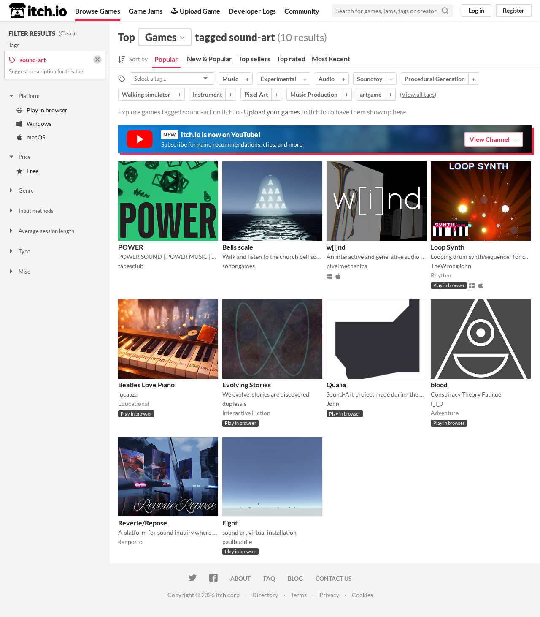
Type (24, 251)
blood (439, 385)
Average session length (46, 231)
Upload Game (200, 11)
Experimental (278, 78)
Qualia (336, 385)
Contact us (334, 578)
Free (32, 170)
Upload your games (272, 112)
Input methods (36, 210)
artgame (370, 94)
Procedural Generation (435, 78)
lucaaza (128, 394)
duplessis (234, 403)
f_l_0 (437, 403)
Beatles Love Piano (146, 385)
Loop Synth (447, 247)
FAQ (269, 578)
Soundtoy (369, 78)
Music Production (314, 94)
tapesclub (130, 265)
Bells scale (237, 247)
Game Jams (145, 11)
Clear (66, 33)
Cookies (362, 594)
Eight (230, 523)
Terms (299, 594)
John (333, 403)
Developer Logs (252, 11)
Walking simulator (146, 94)
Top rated (291, 58)
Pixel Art (256, 94)
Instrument (207, 94)
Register (513, 10)
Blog (295, 578)
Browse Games (97, 11)
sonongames (238, 265)
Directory (265, 594)
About (240, 578)
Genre (26, 190)
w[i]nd (336, 247)
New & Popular (209, 58)
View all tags (418, 94)
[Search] (445, 10)
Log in (476, 10)
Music (230, 78)
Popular (166, 59)
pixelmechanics (347, 265)
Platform (29, 95)
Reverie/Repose (142, 523)
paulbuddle (237, 541)
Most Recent (331, 58)
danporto (130, 541)
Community (301, 11)
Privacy (329, 594)
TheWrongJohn (451, 265)
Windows (39, 123)
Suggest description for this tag (46, 71)
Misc (24, 271)
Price (25, 156)
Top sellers (254, 58)
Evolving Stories (246, 385)
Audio (327, 78)
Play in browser (47, 110)
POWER (130, 247)
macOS (36, 137)
